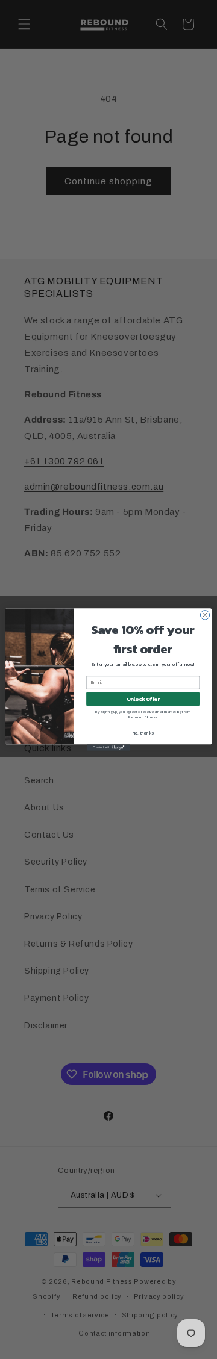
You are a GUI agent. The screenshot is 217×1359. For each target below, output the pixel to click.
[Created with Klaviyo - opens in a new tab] (108, 747)
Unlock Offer (143, 699)
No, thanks (143, 733)
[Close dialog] (204, 615)
